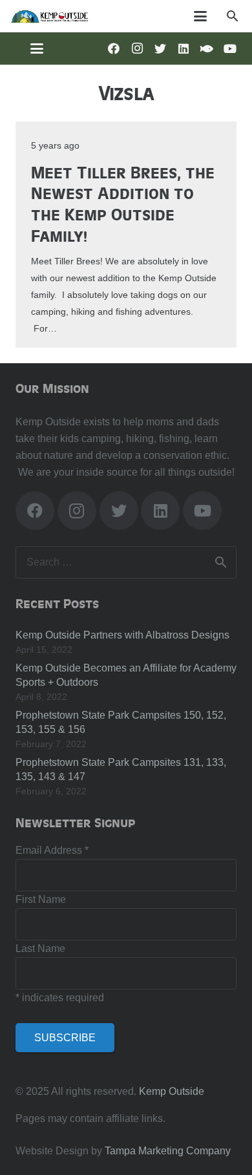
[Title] (206, 48)
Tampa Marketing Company (168, 1150)
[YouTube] (230, 48)
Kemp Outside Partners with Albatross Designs (122, 635)
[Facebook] (113, 48)
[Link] (49, 16)
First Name (41, 899)
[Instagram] (137, 48)
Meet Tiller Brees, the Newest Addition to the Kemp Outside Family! (123, 203)
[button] (232, 16)
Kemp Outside (171, 1091)
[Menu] (201, 16)
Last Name (40, 948)
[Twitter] (160, 48)
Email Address (52, 850)
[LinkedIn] (183, 48)
